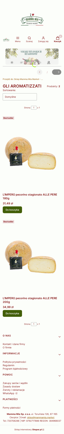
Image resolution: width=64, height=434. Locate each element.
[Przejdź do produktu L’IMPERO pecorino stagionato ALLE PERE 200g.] (32, 257)
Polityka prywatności (14, 361)
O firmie (7, 347)
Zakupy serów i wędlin (15, 383)
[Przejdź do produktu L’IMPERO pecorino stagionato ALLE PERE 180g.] (32, 153)
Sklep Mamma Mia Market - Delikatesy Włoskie (23, 79)
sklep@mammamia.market (40, 417)
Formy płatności (11, 407)
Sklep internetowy (28, 429)
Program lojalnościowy (15, 368)
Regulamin (8, 365)
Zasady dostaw (11, 386)
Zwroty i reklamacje (14, 389)
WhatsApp (9, 393)
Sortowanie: (9, 90)
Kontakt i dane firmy (14, 344)
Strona (27, 107)
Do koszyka (12, 209)
